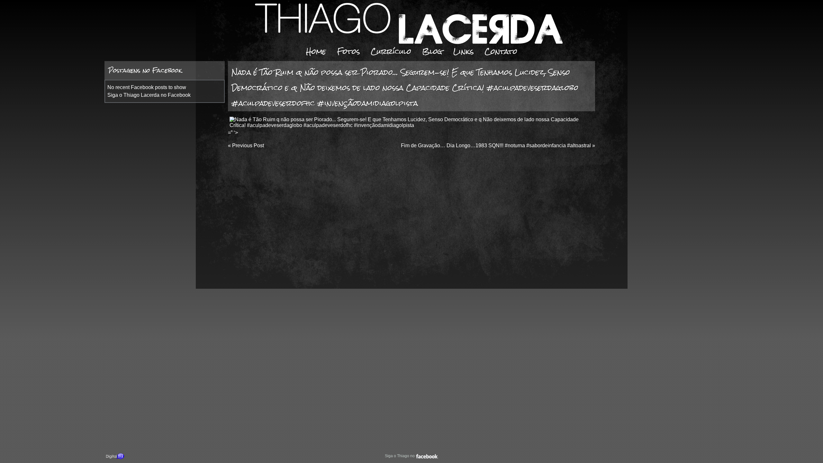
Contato (500, 51)
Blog (432, 51)
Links (463, 51)
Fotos (348, 51)
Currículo (391, 51)
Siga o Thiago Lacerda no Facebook (149, 95)
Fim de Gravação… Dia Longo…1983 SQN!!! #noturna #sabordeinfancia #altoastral (496, 145)
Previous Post (248, 145)
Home (316, 51)
